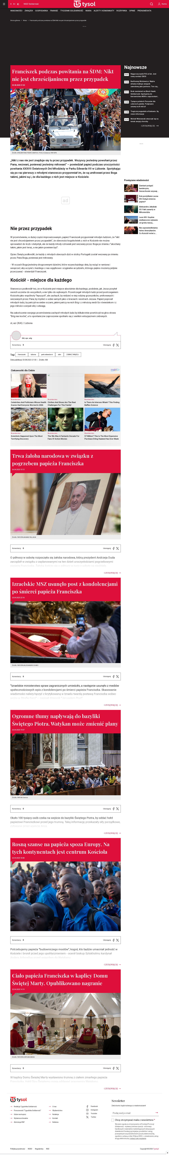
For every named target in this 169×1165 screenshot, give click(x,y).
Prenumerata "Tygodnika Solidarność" (27, 1110)
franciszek (22, 354)
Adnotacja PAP (19, 1122)
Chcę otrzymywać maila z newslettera (135, 1120)
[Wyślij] (157, 1112)
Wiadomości (16, 10)
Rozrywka (121, 10)
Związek (29, 10)
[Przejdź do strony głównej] (82, 4)
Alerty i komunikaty (104, 10)
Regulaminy (39, 1149)
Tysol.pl (156, 1149)
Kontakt (55, 1118)
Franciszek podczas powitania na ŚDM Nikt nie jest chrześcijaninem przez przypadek (58, 20)
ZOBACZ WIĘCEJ (72, 354)
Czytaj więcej (148, 126)
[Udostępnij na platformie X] (117, 345)
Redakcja (55, 1114)
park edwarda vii (47, 354)
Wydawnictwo (57, 1110)
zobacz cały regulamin (138, 1138)
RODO (30, 1149)
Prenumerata (144, 10)
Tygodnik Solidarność (71, 10)
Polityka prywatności (17, 1149)
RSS (47, 1149)
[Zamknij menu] (4, 4)
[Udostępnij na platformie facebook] (113, 345)
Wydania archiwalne (21, 1118)
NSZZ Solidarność (31, 4)
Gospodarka (41, 10)
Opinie (132, 10)
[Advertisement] (84, 44)
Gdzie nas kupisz (20, 1114)
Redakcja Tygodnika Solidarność (25, 1106)
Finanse (54, 10)
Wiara (88, 10)
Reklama (55, 1122)
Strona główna (15, 20)
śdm (59, 354)
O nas (54, 1106)
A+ (14, 4)
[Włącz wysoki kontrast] (18, 4)
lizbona (33, 354)
